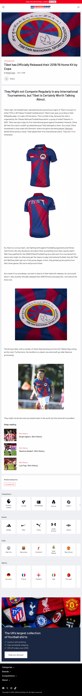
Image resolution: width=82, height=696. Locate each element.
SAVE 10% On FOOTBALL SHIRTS (41, 2)
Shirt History (23, 433)
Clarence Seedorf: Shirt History (31, 451)
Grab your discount (16, 655)
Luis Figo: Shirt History (28, 465)
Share (12, 79)
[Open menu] (3, 7)
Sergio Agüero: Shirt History (30, 436)
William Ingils (10, 73)
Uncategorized (9, 61)
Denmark (68, 128)
